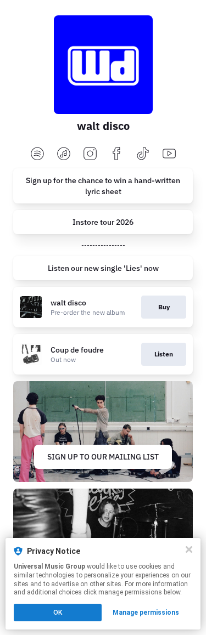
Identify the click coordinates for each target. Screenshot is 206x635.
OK (57, 612)
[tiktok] (143, 154)
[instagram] (90, 154)
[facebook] (116, 154)
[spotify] (37, 154)
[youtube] (169, 154)
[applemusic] (64, 154)
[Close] (189, 549)
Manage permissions (146, 612)
